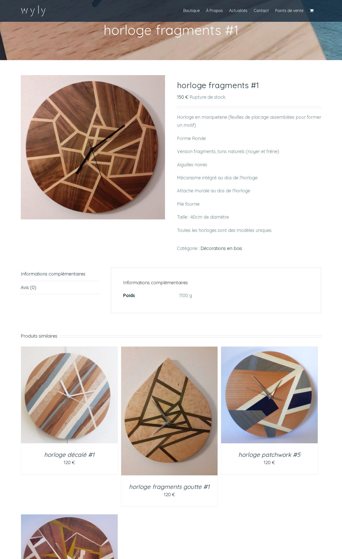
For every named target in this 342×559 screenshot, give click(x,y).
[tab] (60, 274)
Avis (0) (28, 287)
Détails (69, 396)
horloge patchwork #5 (269, 454)
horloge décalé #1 (69, 454)
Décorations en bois (221, 248)
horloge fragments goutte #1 (169, 486)
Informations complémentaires (53, 274)
